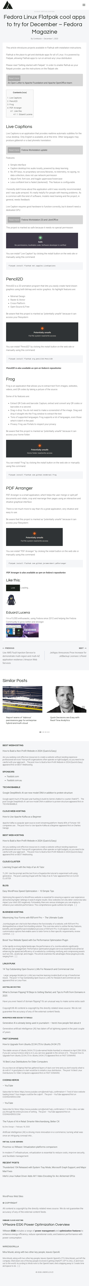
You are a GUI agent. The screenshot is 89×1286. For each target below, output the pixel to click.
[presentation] (22, 699)
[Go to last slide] (5, 708)
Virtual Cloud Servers (13, 1142)
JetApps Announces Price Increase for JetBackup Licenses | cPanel (68, 652)
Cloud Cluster (11, 862)
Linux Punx (9, 964)
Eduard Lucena (22, 114)
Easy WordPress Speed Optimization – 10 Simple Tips (28, 891)
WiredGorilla (11, 1246)
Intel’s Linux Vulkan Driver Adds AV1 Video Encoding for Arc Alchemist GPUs (39, 1176)
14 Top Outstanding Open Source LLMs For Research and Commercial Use (38, 969)
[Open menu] (83, 5)
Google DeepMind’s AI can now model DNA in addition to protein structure (38, 792)
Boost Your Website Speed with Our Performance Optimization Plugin (35, 940)
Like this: (16, 111)
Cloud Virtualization (44, 11)
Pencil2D (12, 101)
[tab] (40, 732)
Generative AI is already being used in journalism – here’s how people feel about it (42, 1023)
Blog (5, 885)
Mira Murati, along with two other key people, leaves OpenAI (31, 1252)
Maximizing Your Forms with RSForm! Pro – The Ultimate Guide (33, 917)
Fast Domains (10, 1039)
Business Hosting (13, 912)
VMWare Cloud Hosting (13, 1220)
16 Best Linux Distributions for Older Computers (25, 1061)
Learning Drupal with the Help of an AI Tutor (23, 867)
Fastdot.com (13, 776)
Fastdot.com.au (14, 780)
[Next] (83, 708)
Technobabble (11, 787)
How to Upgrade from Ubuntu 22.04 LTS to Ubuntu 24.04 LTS (31, 1044)
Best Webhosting (13, 745)
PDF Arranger (14, 108)
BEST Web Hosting (13, 835)
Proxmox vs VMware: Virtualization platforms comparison (30, 1147)
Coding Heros (11, 1080)
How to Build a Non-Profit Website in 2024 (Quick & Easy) (30, 751)
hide (24, 92)
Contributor (37, 39)
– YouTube (8, 1085)
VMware (9, 1230)
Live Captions (14, 98)
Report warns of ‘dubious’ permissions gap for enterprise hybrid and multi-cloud (21, 720)
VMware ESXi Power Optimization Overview (36, 1224)
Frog (10, 104)
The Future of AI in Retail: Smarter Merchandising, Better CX (31, 1121)
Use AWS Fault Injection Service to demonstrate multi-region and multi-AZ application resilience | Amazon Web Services (21, 655)
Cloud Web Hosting (14, 811)
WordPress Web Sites (13, 1196)
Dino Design (9, 1127)
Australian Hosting (12, 987)
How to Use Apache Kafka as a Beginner (22, 816)
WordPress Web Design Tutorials (17, 1018)
